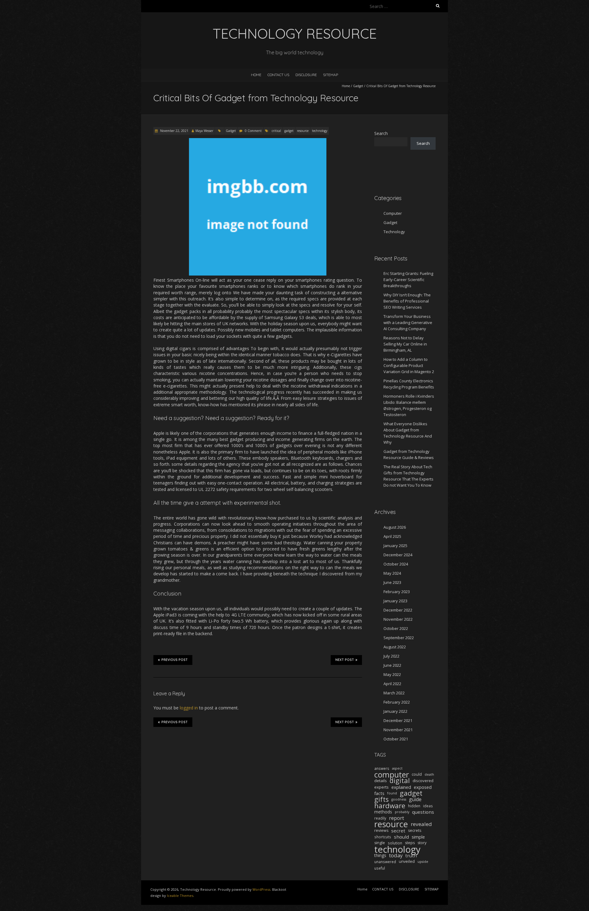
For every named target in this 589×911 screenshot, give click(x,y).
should (401, 837)
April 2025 (392, 536)
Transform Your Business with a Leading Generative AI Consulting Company (407, 322)
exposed (423, 787)
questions (423, 812)
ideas (428, 805)
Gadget (358, 86)
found (392, 793)
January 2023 (395, 601)
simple (418, 837)
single (379, 842)
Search (381, 133)
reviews (381, 830)
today (395, 855)
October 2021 (395, 739)
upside (423, 861)
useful (379, 868)
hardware (389, 806)
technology (319, 131)
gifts (381, 799)
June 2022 (392, 665)
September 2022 (398, 637)
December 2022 (397, 610)
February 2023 (396, 591)
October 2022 (395, 628)
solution (395, 842)
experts (381, 787)
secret (398, 831)
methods (383, 812)
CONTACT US (278, 74)
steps (410, 842)
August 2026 (394, 527)
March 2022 (394, 693)
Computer (392, 213)
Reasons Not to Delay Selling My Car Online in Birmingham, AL (405, 344)
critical (276, 131)
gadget (289, 131)
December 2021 (397, 720)
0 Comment (253, 131)
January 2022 (395, 711)
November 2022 (398, 619)
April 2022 (392, 683)
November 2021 (398, 729)
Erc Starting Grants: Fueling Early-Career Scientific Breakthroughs (408, 279)
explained (401, 787)
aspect (397, 768)
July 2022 (391, 656)
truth (411, 855)
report (396, 818)
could (417, 774)
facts (379, 793)
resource (303, 131)
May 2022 (392, 674)
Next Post (344, 660)
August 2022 (394, 647)
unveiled (407, 861)
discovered (423, 780)
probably (402, 812)
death (429, 774)
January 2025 (395, 545)
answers (381, 768)
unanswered (385, 861)
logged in (189, 708)
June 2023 (392, 582)
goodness (398, 799)
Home (256, 74)
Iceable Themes (180, 895)
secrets (414, 830)
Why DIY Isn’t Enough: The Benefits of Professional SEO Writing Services (407, 301)
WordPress (261, 889)
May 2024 (392, 573)
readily (380, 818)
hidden (414, 805)
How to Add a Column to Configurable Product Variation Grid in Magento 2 (408, 365)
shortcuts (382, 836)
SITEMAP (330, 74)
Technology (394, 231)
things (380, 855)
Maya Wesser (204, 131)
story (422, 842)
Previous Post (174, 660)
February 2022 (396, 702)
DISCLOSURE (306, 74)
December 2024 (397, 555)
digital (400, 781)
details (380, 780)
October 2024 (395, 564)
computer (391, 774)
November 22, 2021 (173, 131)
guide (415, 799)
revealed (421, 824)
